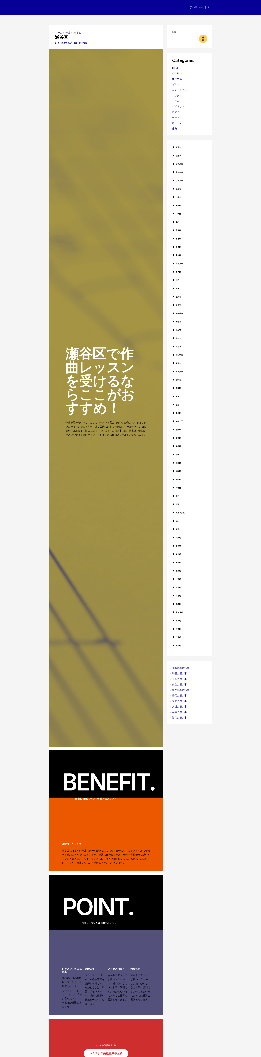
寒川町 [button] (178, 620)
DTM (175, 67)
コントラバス (179, 89)
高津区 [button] (178, 230)
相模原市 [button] (179, 263)
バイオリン (178, 106)
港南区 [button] (178, 438)
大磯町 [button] (178, 629)
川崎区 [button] (178, 214)
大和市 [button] (178, 363)
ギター (175, 84)
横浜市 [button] (178, 380)
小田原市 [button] (179, 180)
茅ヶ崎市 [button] (179, 313)
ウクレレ (177, 73)
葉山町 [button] (178, 645)
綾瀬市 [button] (178, 156)
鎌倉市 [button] (178, 189)
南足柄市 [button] (179, 355)
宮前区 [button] (178, 255)
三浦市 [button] (178, 346)
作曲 (174, 128)
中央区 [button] (178, 272)
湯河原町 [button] (179, 612)
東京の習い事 (179, 684)
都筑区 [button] (178, 471)
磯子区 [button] (178, 413)
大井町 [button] (178, 554)
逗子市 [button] (178, 305)
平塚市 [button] (178, 330)
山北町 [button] (178, 587)
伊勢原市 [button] (179, 164)
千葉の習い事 (179, 679)
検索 (174, 32)
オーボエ (177, 78)
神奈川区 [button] (179, 421)
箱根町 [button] (178, 596)
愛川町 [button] (178, 537)
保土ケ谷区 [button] (180, 513)
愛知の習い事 (179, 701)
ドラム (175, 100)
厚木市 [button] (178, 147)
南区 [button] (177, 288)
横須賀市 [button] (179, 371)
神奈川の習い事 (180, 690)
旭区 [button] (177, 396)
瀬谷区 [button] (178, 463)
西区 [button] (177, 504)
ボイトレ (177, 122)
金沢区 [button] (178, 430)
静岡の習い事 (179, 695)
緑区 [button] (177, 280)
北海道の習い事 (180, 668)
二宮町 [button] (178, 637)
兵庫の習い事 (179, 712)
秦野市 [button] (178, 322)
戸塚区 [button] (178, 488)
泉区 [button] (177, 405)
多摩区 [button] (178, 239)
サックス (177, 95)
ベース (175, 117)
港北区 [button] (178, 446)
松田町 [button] (178, 579)
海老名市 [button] (179, 172)
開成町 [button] (178, 562)
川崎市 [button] (178, 197)
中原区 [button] (178, 247)
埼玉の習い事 (179, 673)
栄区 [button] (177, 454)
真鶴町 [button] (178, 604)
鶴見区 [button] (178, 479)
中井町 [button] (178, 571)
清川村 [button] (178, 546)
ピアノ (175, 111)
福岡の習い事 (179, 717)
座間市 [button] (178, 297)
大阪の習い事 (179, 706)
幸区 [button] (177, 222)
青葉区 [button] (178, 388)
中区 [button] (177, 496)
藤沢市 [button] (178, 338)
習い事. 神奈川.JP (200, 7)
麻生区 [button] (178, 205)
